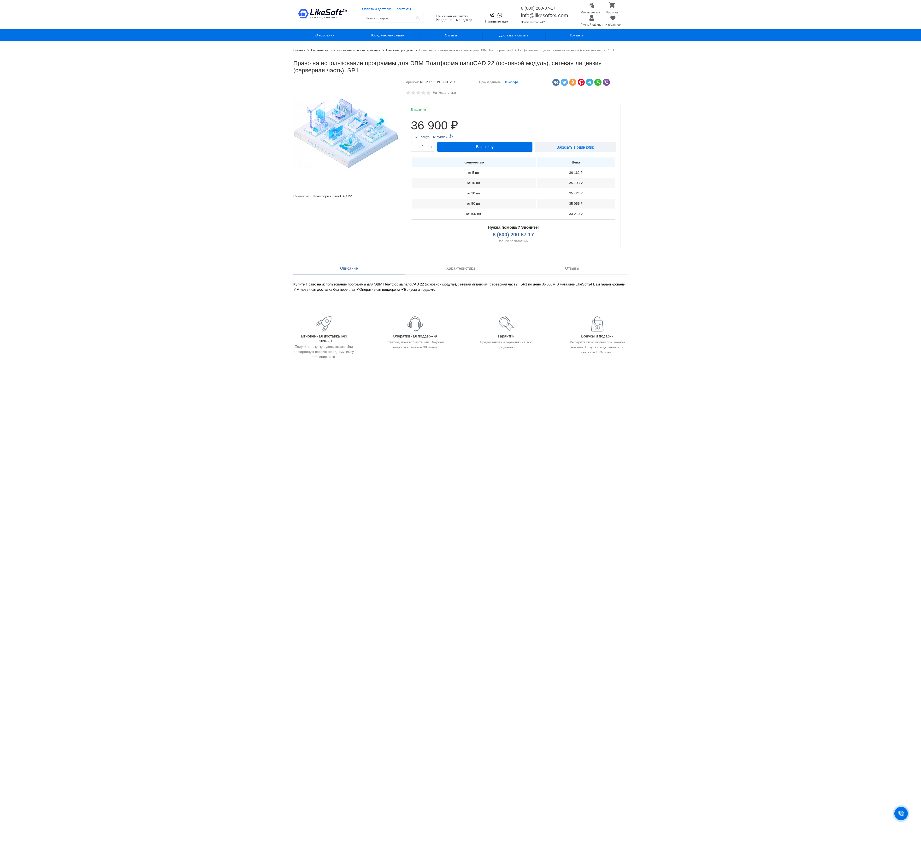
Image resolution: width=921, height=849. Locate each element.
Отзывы (451, 35)
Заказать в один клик (575, 147)
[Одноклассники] (571, 82)
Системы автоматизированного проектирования (345, 50)
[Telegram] (588, 82)
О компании (324, 35)
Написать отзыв (444, 92)
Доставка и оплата (513, 35)
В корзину (485, 147)
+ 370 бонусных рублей (429, 137)
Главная (299, 50)
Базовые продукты (399, 50)
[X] (563, 82)
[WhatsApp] (596, 82)
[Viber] (605, 82)
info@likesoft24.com (544, 15)
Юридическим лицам (387, 35)
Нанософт (511, 82)
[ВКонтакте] (554, 82)
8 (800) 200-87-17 (538, 8)
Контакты (403, 9)
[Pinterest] (580, 82)
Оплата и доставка (377, 9)
